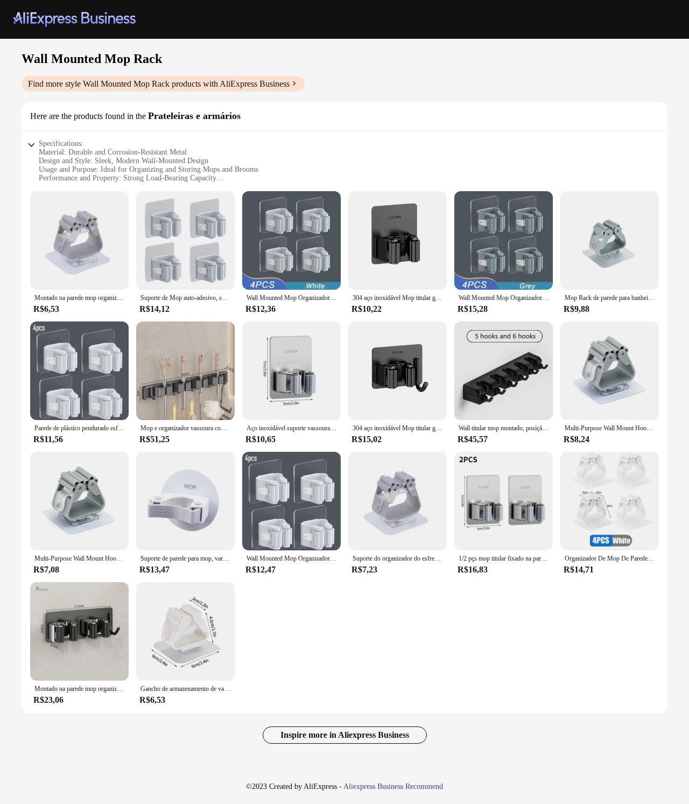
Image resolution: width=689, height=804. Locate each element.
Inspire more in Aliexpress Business (344, 734)
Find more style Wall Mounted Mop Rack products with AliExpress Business (159, 83)
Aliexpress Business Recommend (393, 786)
